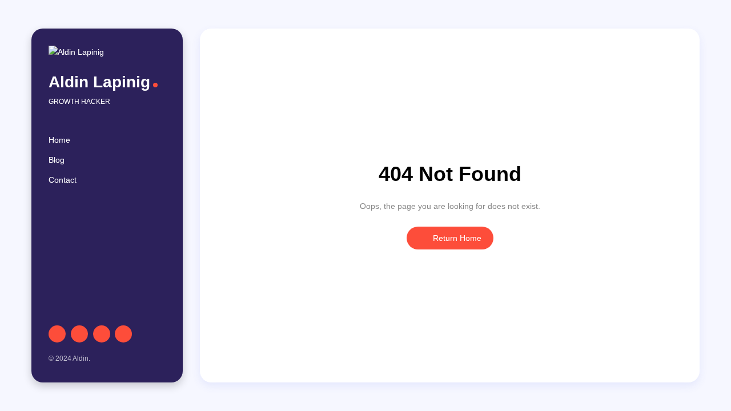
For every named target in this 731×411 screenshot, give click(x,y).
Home (59, 139)
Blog (57, 159)
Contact (63, 179)
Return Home (456, 238)
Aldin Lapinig (99, 82)
